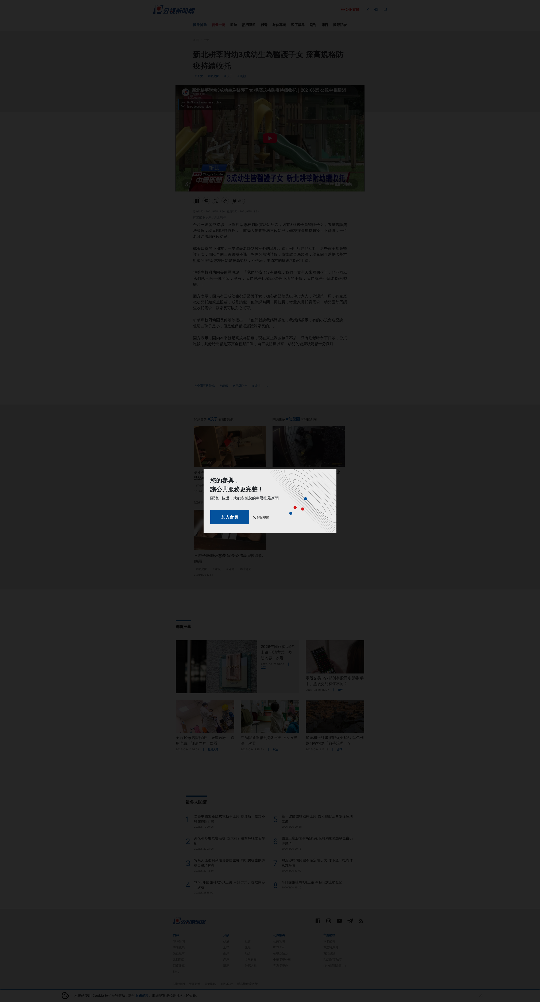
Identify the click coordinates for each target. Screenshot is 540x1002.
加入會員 (229, 517)
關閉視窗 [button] (262, 517)
